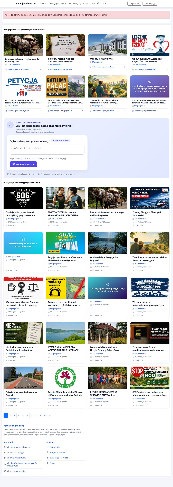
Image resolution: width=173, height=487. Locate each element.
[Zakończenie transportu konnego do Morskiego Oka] (23, 53)
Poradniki (9, 442)
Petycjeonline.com (26, 3)
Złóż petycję (150, 4)
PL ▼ (44, 3)
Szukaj (103, 3)
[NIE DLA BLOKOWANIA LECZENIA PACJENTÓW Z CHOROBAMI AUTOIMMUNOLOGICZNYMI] (150, 53)
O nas (92, 3)
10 (45, 415)
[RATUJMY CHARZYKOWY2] (107, 52)
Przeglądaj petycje (58, 3)
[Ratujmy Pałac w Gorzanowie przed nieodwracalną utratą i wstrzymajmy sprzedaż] (65, 94)
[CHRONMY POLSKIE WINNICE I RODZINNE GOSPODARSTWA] (65, 53)
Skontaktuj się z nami (78, 3)
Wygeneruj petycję (25, 164)
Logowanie (134, 4)
